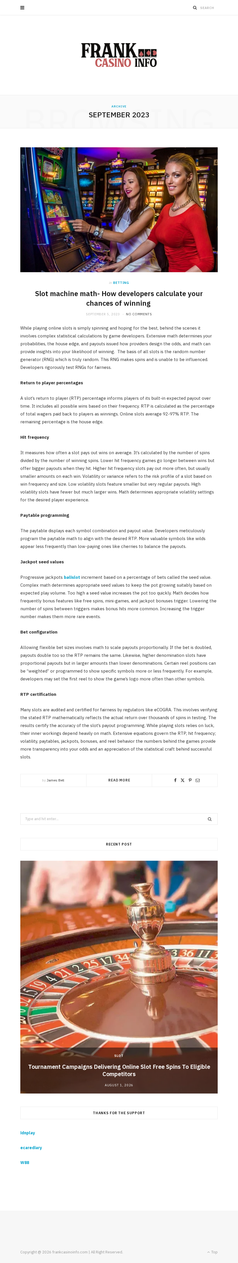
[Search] (195, 8)
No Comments (139, 314)
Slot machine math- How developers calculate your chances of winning (119, 298)
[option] (119, 977)
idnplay (27, 1132)
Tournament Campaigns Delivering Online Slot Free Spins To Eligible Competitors (119, 1070)
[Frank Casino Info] (119, 55)
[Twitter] (183, 780)
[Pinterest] (190, 780)
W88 (24, 1162)
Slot (119, 1056)
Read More (119, 780)
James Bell (55, 780)
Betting (121, 283)
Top (214, 1252)
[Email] (198, 780)
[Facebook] (175, 780)
